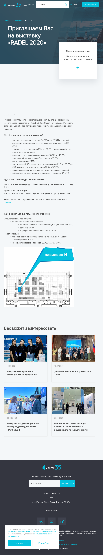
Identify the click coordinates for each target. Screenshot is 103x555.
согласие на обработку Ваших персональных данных (32, 531)
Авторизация (90, 4)
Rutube (62, 521)
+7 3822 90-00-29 (51, 493)
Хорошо (19, 543)
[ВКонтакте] (77, 67)
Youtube (52, 521)
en (75, 4)
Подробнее (44, 543)
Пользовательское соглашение (64, 544)
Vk (41, 521)
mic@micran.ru (51, 510)
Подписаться (67, 483)
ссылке (7, 202)
